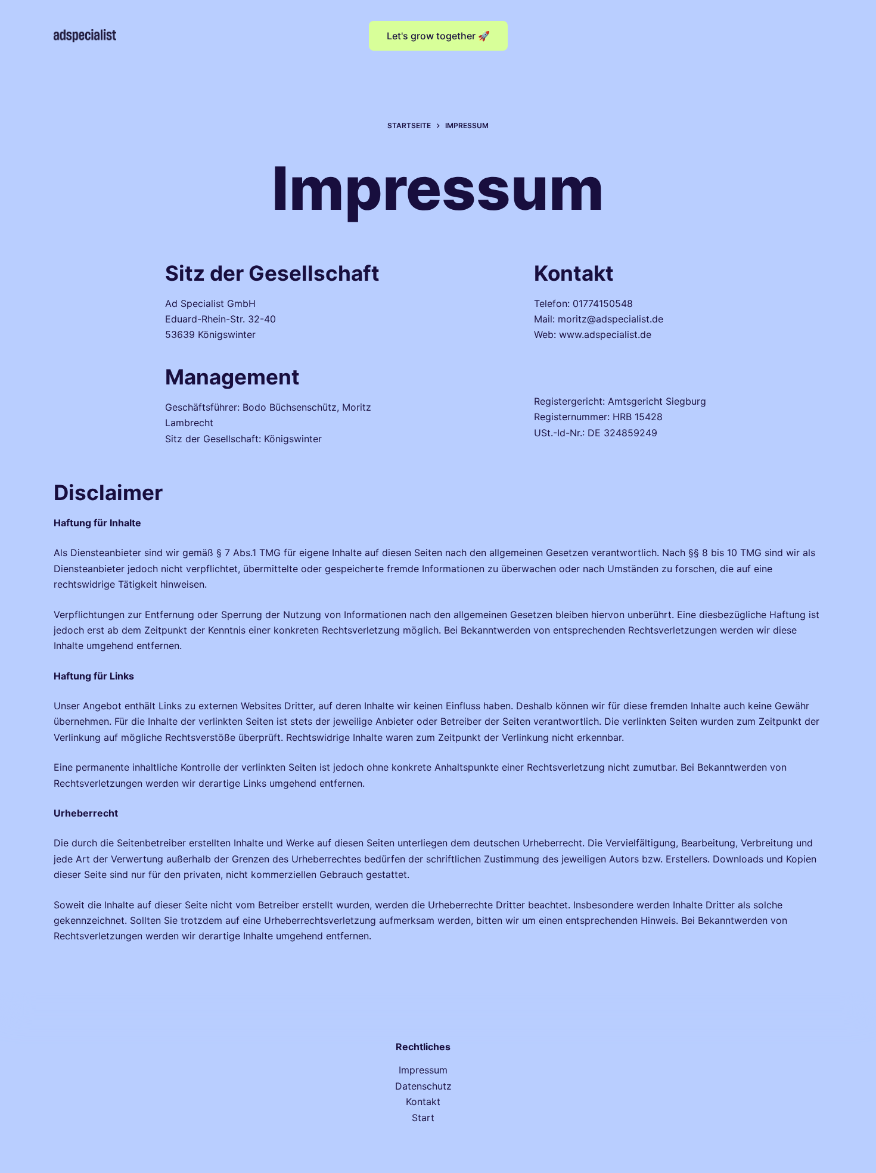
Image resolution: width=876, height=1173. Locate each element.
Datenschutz (423, 1086)
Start (423, 1118)
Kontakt (423, 1101)
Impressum (423, 1070)
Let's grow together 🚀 (438, 36)
